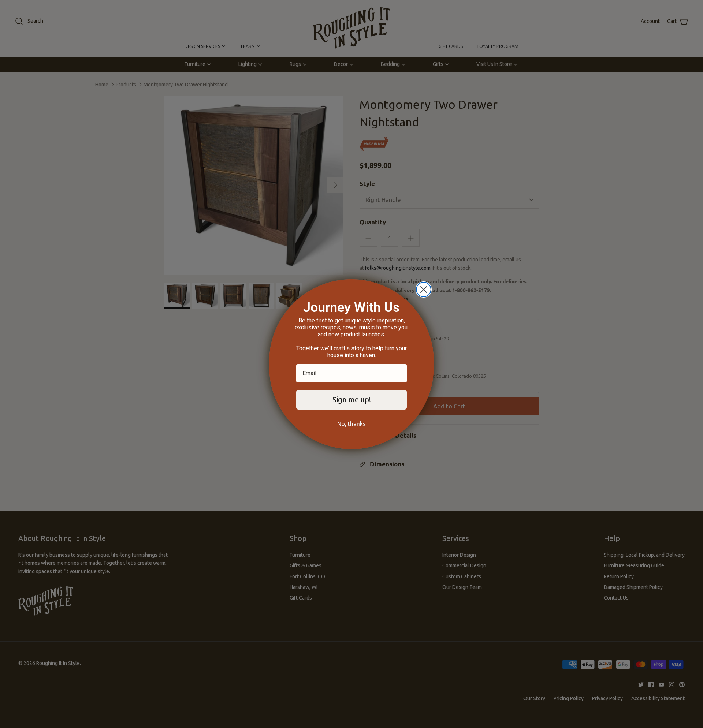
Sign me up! (351, 399)
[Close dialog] (423, 289)
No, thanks (351, 424)
